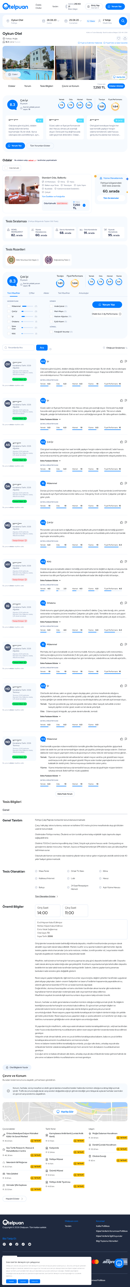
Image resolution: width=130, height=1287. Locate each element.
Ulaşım (91, 1129)
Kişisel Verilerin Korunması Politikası (111, 1231)
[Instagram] (4, 1245)
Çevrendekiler (9, 1129)
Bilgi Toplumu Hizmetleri (107, 1241)
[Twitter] (10, 1245)
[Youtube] (29, 1245)
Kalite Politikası (102, 1226)
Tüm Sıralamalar (111, 198)
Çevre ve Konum (70, 86)
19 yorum (17, 42)
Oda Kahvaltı (14, 168)
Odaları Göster (116, 86)
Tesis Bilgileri (46, 86)
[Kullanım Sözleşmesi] (50, 349)
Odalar (11, 86)
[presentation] (7, 189)
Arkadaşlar (84, 293)
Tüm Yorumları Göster (40, 145)
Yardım (55, 6)
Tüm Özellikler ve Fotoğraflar (53, 196)
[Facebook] (17, 1245)
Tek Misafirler (64, 293)
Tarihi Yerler (51, 1129)
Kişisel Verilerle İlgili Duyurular (109, 1236)
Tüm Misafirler (13, 293)
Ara (42, 347)
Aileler (46, 293)
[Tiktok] (23, 1245)
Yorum (27, 86)
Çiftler (32, 293)
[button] (20, 200)
